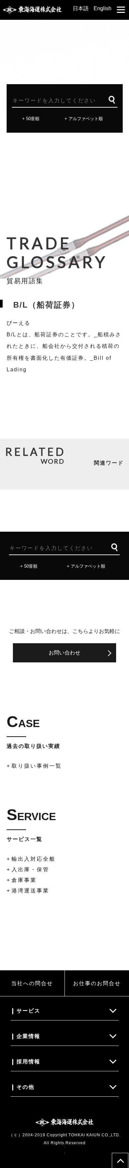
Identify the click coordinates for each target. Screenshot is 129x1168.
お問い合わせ (64, 652)
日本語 (81, 8)
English (102, 8)
